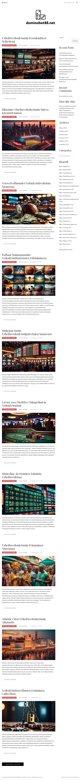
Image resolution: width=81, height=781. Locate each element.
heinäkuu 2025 (63, 131)
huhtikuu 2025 (63, 141)
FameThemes (75, 777)
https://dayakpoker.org (66, 205)
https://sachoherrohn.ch (66, 211)
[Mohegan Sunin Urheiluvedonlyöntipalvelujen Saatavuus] (28, 356)
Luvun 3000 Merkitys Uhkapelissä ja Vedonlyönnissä (24, 403)
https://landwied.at (64, 196)
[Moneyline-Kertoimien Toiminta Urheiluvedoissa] (28, 499)
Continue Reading (10, 98)
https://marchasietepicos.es (67, 234)
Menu (6, 3)
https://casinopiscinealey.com (68, 224)
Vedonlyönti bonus (9, 45)
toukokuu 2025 (63, 138)
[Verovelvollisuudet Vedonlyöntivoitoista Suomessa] (28, 209)
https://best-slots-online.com (67, 237)
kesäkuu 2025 (63, 134)
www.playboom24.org (65, 249)
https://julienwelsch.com (66, 189)
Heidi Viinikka (23, 45)
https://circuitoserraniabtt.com (68, 214)
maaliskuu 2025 (64, 144)
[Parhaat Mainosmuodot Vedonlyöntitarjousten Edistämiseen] (28, 280)
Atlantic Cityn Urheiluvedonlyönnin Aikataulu (24, 620)
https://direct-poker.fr (65, 218)
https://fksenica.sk (64, 244)
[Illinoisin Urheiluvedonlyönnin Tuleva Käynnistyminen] (28, 135)
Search (61, 37)
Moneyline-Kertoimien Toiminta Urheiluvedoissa (21, 475)
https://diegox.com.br (65, 241)
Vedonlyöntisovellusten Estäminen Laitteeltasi (23, 692)
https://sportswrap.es (65, 173)
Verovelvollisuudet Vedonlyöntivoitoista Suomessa (26, 184)
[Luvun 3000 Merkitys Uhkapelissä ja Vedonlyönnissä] (28, 428)
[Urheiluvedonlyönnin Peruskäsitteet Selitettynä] (28, 64)
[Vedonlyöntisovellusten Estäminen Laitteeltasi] (28, 716)
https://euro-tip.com (65, 227)
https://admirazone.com (66, 179)
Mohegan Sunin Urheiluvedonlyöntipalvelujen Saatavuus (27, 332)
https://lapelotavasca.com (67, 176)
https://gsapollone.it (65, 169)
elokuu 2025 (63, 128)
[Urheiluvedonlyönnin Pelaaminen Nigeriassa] (28, 571)
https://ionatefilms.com (66, 208)
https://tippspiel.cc (64, 166)
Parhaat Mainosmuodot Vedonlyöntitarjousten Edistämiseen (24, 256)
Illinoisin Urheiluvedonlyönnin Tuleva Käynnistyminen (25, 111)
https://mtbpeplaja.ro (65, 231)
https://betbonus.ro (65, 221)
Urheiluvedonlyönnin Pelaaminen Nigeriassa (22, 546)
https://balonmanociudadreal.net (69, 186)
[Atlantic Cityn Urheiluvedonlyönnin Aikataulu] (28, 645)
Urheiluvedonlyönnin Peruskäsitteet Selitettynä (24, 39)
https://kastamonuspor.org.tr (67, 192)
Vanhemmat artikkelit (13, 764)
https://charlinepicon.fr (66, 183)
